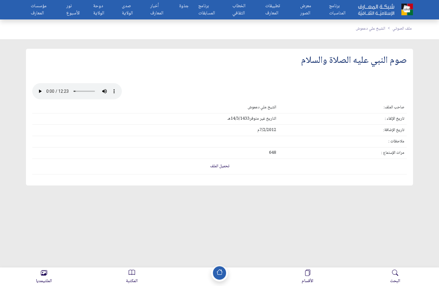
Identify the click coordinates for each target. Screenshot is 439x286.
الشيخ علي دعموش (370, 28)
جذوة (184, 6)
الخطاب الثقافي (238, 10)
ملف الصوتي (402, 28)
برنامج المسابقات (206, 10)
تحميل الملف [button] (219, 166)
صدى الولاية (127, 10)
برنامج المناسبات (337, 10)
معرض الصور (305, 10)
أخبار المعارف (156, 10)
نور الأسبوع (73, 10)
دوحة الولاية (98, 10)
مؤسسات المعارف (39, 10)
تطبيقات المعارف (272, 10)
